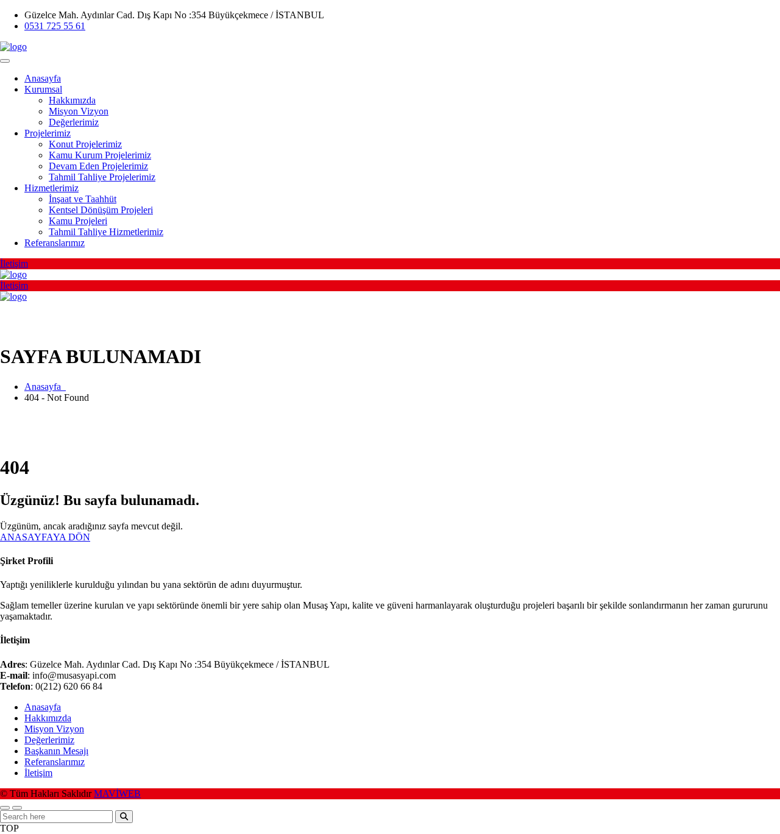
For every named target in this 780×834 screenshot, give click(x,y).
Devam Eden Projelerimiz (98, 166)
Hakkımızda (72, 100)
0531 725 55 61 (54, 26)
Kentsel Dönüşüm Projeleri (101, 210)
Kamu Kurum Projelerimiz (100, 155)
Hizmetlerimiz (51, 188)
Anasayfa (42, 78)
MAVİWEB (117, 793)
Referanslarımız (54, 243)
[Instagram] (739, 19)
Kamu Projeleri (78, 221)
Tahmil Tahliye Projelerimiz (102, 177)
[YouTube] (761, 19)
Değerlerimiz (74, 122)
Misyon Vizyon (78, 111)
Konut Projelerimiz (85, 144)
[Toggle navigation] (5, 61)
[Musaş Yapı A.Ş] (13, 46)
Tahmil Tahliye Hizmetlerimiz (106, 232)
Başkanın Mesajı (56, 751)
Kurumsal (43, 89)
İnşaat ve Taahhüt (82, 199)
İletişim (38, 773)
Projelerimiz (47, 133)
